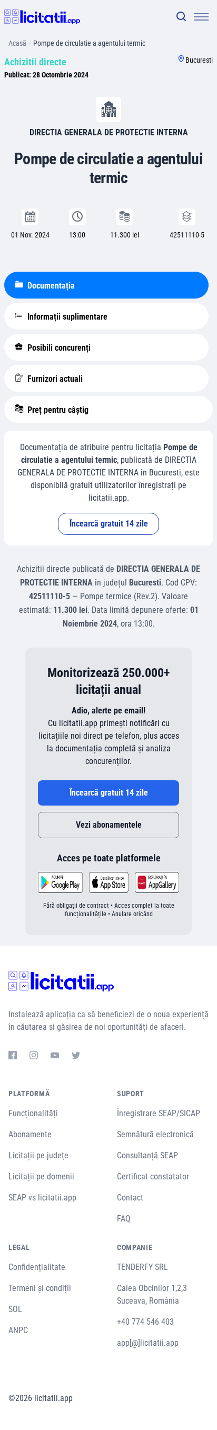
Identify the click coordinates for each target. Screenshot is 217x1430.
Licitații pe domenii (41, 1176)
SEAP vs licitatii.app (42, 1198)
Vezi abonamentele (109, 825)
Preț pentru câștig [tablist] (56, 410)
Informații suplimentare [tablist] (66, 317)
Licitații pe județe (38, 1155)
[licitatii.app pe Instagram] (33, 1056)
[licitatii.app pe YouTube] (55, 1056)
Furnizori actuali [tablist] (54, 379)
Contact (130, 1198)
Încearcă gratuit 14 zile (109, 524)
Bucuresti (199, 60)
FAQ (124, 1219)
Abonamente (30, 1134)
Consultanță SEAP (147, 1155)
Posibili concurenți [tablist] (58, 348)
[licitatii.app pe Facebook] (12, 1056)
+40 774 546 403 (145, 1322)
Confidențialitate (36, 1267)
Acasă (17, 43)
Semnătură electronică (155, 1134)
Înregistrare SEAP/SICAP (158, 1113)
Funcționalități (33, 1113)
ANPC (18, 1330)
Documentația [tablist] (50, 286)
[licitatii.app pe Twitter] (76, 1056)
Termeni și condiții (39, 1288)
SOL (15, 1309)
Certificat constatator (153, 1176)
